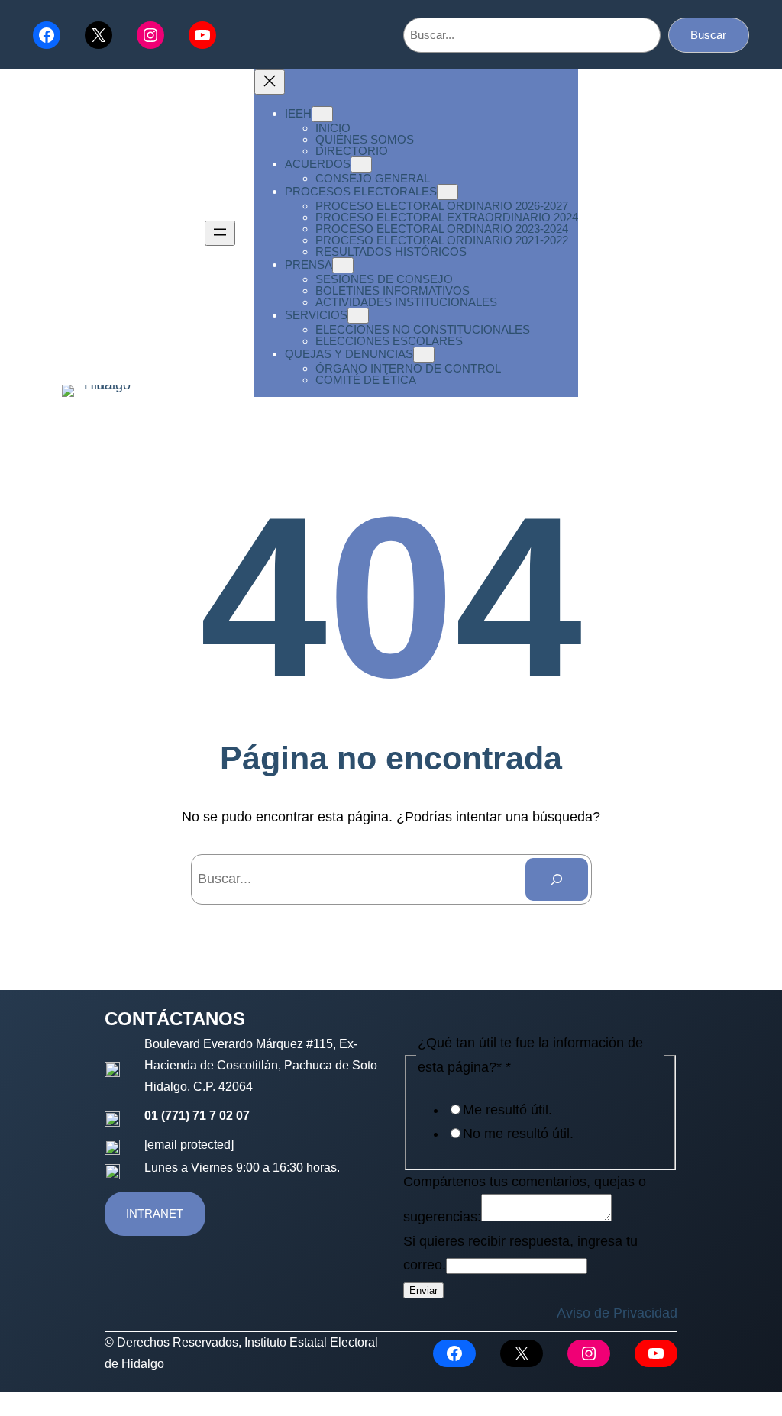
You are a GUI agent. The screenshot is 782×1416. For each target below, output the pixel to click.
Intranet (154, 1213)
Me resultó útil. (507, 1110)
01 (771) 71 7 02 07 (197, 1115)
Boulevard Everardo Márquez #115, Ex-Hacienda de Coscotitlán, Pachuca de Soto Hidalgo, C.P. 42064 (260, 1065)
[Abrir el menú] (220, 233)
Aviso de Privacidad (617, 1313)
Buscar (708, 34)
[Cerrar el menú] (269, 82)
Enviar (423, 1290)
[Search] (556, 879)
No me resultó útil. (518, 1133)
